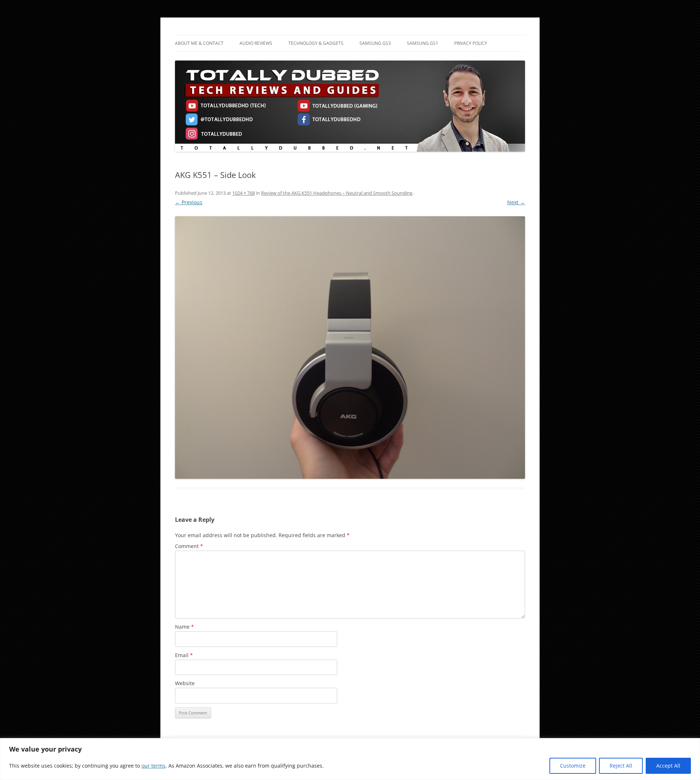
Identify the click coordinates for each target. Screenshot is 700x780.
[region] (350, 759)
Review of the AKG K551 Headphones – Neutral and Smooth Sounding (336, 193)
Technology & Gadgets (315, 43)
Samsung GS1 (422, 43)
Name (184, 626)
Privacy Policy (470, 43)
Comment (189, 546)
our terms (153, 765)
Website (185, 683)
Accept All (668, 765)
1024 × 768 (243, 193)
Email (184, 655)
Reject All (621, 765)
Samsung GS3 (375, 43)
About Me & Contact (199, 43)
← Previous (188, 202)
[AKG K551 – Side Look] (350, 347)
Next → (516, 202)
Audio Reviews (256, 43)
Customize (573, 765)
